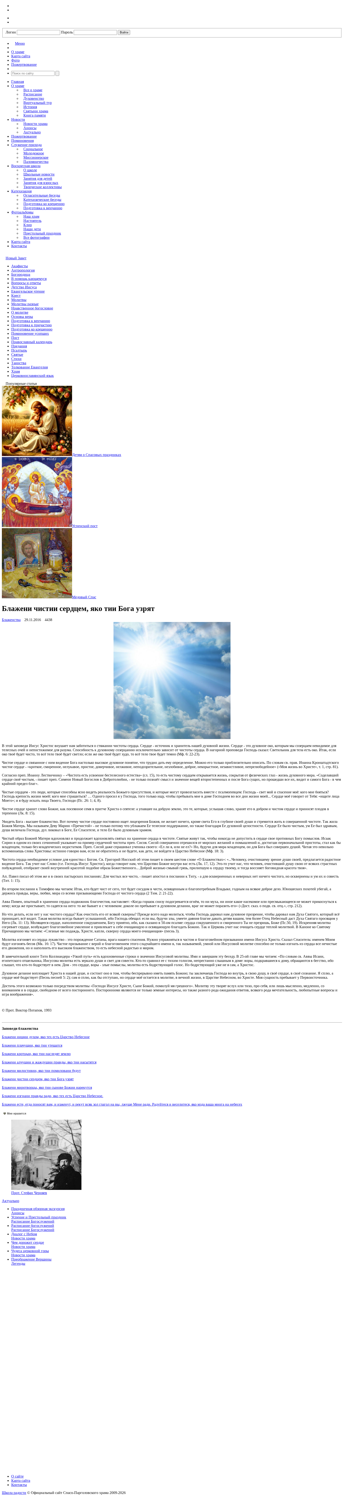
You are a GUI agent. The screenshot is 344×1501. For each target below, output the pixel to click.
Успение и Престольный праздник (38, 1217)
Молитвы (18, 300)
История (30, 107)
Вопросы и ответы (26, 283)
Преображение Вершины (31, 1259)
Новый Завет (16, 258)
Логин (11, 32)
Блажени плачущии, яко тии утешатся (32, 1045)
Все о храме (32, 90)
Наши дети (32, 229)
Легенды (18, 1264)
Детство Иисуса (24, 287)
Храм (15, 371)
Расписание (32, 94)
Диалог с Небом (24, 1234)
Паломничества (35, 162)
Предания (19, 346)
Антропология (23, 270)
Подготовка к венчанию (42, 208)
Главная (17, 82)
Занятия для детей (37, 178)
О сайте (17, 1476)
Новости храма (35, 124)
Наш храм (31, 216)
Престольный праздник (42, 233)
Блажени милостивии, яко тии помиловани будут (41, 1071)
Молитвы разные (25, 304)
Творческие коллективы (42, 187)
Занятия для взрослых (40, 183)
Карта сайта (20, 242)
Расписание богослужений (32, 1226)
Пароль (67, 32)
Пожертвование (24, 136)
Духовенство (33, 98)
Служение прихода (26, 145)
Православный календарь (31, 342)
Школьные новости (39, 174)
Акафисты (19, 266)
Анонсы (30, 128)
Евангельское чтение (28, 291)
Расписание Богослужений (32, 1221)
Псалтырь (19, 350)
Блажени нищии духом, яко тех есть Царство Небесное (46, 1037)
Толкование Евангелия (29, 367)
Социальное (33, 149)
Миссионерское (35, 157)
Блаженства (11, 620)
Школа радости (14, 1493)
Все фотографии (36, 237)
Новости (18, 119)
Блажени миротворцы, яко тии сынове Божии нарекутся (47, 1087)
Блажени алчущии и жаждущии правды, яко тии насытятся (49, 1062)
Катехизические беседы (42, 200)
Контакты (19, 246)
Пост (15, 338)
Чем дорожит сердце (27, 1242)
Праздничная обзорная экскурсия (38, 1209)
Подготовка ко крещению (44, 204)
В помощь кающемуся (29, 279)
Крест (16, 296)
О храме (17, 86)
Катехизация (21, 191)
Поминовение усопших (30, 333)
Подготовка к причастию (31, 325)
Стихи (16, 359)
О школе (30, 170)
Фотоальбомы (22, 212)
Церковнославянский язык (32, 376)
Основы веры (22, 317)
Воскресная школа (25, 166)
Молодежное (33, 153)
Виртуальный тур (37, 103)
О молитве (19, 312)
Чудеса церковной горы (30, 1251)
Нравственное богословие (32, 308)
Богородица (20, 274)
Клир (27, 225)
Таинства (18, 363)
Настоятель (32, 221)
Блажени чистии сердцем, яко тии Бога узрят (38, 1079)
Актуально (32, 132)
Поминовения (22, 141)
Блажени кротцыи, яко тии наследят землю (36, 1054)
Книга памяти (34, 115)
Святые (17, 355)
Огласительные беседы (41, 195)
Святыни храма (35, 111)
